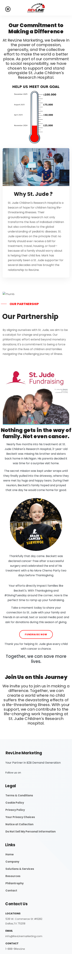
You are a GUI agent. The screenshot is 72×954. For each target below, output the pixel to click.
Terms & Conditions (19, 795)
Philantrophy (14, 883)
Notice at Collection (19, 824)
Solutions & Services (19, 869)
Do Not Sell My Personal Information (30, 831)
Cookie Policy (14, 802)
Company (12, 861)
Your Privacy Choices (20, 817)
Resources (12, 876)
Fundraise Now (36, 634)
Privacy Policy (15, 810)
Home (9, 854)
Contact (11, 890)
